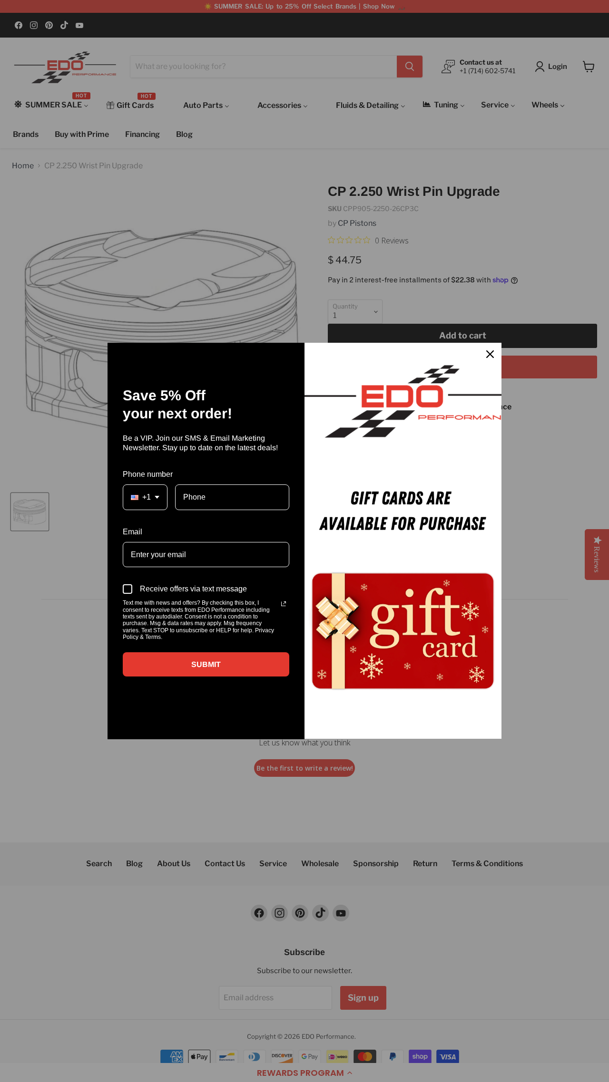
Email (132, 532)
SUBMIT (206, 664)
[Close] (490, 354)
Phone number (148, 474)
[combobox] (145, 497)
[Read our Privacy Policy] (283, 603)
